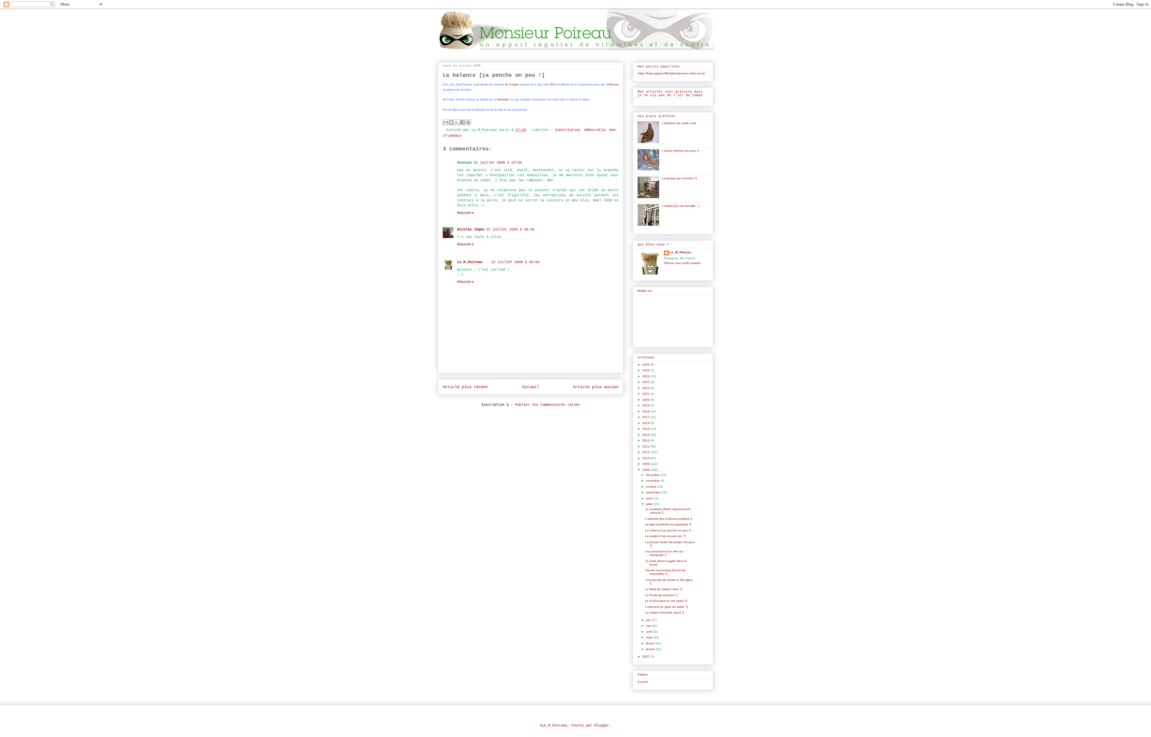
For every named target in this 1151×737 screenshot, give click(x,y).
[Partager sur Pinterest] (468, 122)
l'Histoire (612, 84)
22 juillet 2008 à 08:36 (510, 229)
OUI (552, 84)
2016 (646, 423)
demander (503, 99)
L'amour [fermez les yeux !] (680, 150)
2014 (646, 434)
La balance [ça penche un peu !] (668, 530)
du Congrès (512, 84)
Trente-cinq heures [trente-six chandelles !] (665, 572)
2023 (646, 382)
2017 (646, 417)
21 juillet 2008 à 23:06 (498, 163)
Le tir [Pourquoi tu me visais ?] (666, 600)
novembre (653, 480)
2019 (646, 405)
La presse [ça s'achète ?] (679, 178)
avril (649, 631)
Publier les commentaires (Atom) (547, 405)
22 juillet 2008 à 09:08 (515, 262)
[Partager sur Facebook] (462, 122)
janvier (651, 649)
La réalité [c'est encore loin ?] (665, 536)
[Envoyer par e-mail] (445, 122)
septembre (654, 492)
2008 (646, 469)
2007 (646, 656)
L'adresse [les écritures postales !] (668, 518)
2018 (646, 411)
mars (649, 637)
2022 (646, 388)
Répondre (465, 213)
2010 (646, 458)
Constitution (567, 130)
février (650, 643)
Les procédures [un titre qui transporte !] (664, 553)
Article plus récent (465, 387)
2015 (646, 428)
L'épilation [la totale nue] (679, 123)
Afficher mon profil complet (682, 263)
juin (649, 620)
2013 (646, 440)
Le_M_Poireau (469, 262)
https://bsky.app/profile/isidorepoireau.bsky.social (671, 73)
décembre (653, 475)
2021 (646, 393)
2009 (646, 463)
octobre (651, 486)
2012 (646, 446)
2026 (646, 364)
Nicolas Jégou (470, 229)
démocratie (594, 130)
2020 (646, 399)
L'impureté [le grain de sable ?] (666, 606)
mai (649, 625)
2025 (646, 370)
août (649, 498)
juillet (650, 504)
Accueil (530, 387)
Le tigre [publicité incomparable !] (668, 524)
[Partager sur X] (457, 122)
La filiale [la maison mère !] (663, 589)
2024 (646, 376)
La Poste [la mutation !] (661, 595)
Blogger (601, 726)
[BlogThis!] (451, 122)
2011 (646, 452)
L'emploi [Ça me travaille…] (680, 205)
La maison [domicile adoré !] (664, 612)
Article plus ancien (595, 387)
